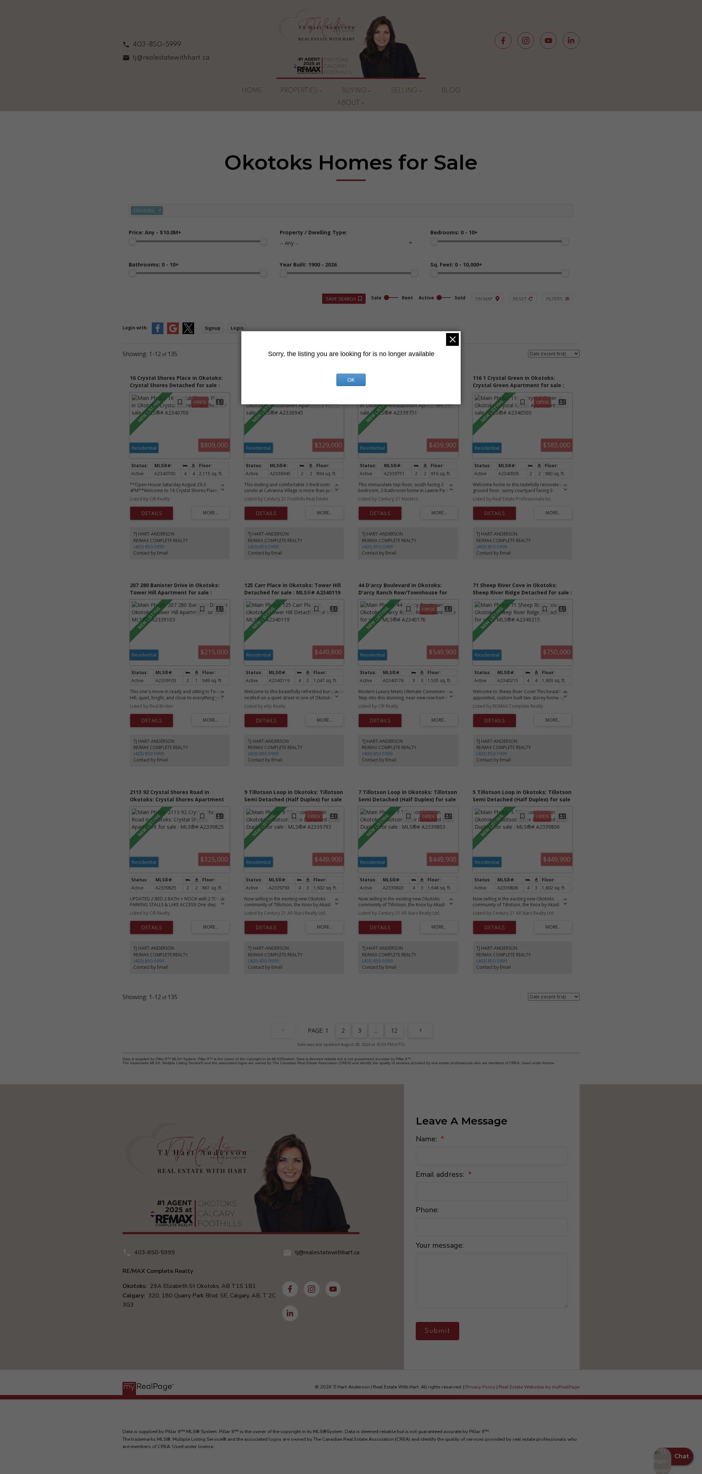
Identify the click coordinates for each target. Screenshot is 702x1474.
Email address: (441, 1174)
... (376, 1031)
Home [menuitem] (252, 90)
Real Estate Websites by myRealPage (539, 1387)
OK (351, 380)
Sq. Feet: (456, 264)
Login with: (135, 328)
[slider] (132, 241)
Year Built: (308, 264)
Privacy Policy (480, 1387)
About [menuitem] (348, 103)
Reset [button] (519, 298)
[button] (166, 44)
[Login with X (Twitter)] (188, 332)
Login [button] (237, 328)
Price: (155, 232)
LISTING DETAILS (151, 513)
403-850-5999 (157, 44)
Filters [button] (554, 298)
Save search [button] (341, 298)
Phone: (427, 1210)
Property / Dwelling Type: (313, 232)
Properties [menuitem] (299, 90)
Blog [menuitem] (451, 90)
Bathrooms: (154, 264)
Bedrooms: (454, 232)
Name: (427, 1139)
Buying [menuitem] (354, 90)
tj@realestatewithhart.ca (171, 57)
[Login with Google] (173, 332)
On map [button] (484, 298)
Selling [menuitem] (404, 90)
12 (394, 1031)
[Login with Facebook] (157, 332)
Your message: (440, 1245)
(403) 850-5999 (148, 547)
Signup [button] (212, 328)
